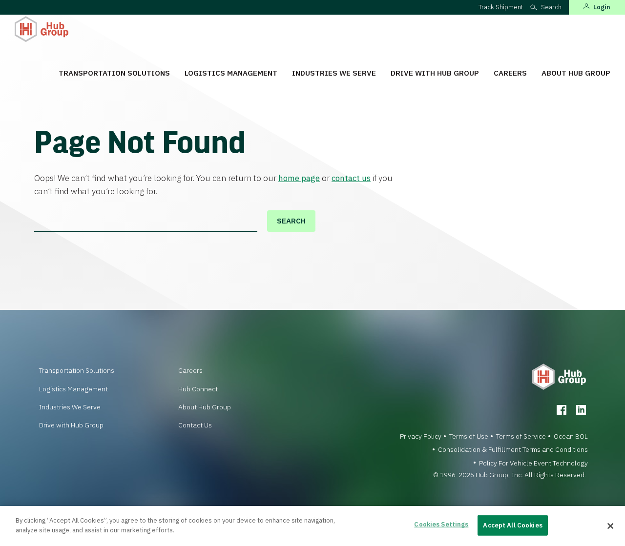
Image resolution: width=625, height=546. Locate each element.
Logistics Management (231, 73)
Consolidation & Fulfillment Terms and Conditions (513, 449)
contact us (351, 178)
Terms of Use (468, 436)
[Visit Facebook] (561, 410)
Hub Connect (198, 388)
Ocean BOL (571, 436)
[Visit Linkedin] (581, 410)
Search (291, 220)
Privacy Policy (420, 436)
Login (601, 7)
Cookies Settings (441, 524)
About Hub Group (576, 73)
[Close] (610, 526)
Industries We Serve (334, 73)
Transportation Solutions (114, 73)
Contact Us (195, 425)
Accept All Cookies (512, 525)
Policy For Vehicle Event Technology (533, 463)
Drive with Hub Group (435, 73)
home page (299, 178)
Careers (510, 73)
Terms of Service (521, 436)
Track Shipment (501, 7)
